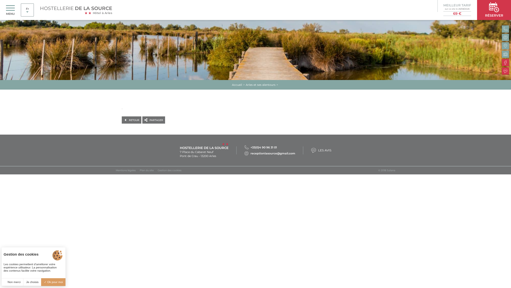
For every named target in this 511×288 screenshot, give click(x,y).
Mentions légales (126, 170)
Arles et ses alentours (260, 85)
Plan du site (147, 170)
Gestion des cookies (169, 170)
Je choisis (32, 282)
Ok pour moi (55, 282)
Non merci (14, 282)
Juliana (391, 170)
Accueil (237, 85)
